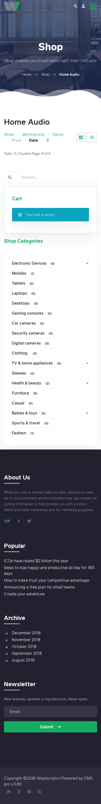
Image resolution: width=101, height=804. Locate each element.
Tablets (23, 283)
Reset (9, 134)
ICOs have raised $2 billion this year (36, 560)
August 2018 (23, 660)
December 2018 (26, 633)
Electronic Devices (33, 263)
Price (16, 140)
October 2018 (24, 646)
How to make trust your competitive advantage (46, 580)
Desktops (25, 303)
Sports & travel (30, 423)
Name (58, 134)
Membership (33, 134)
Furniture (24, 393)
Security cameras (32, 333)
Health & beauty (30, 383)
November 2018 (26, 639)
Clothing (24, 353)
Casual (22, 403)
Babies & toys (28, 413)
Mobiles (23, 273)
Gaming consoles (32, 313)
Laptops (23, 293)
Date (33, 140)
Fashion (23, 433)
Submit (46, 726)
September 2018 (27, 653)
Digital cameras (30, 343)
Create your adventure (24, 594)
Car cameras (28, 323)
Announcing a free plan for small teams (39, 587)
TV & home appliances (36, 363)
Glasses (23, 373)
